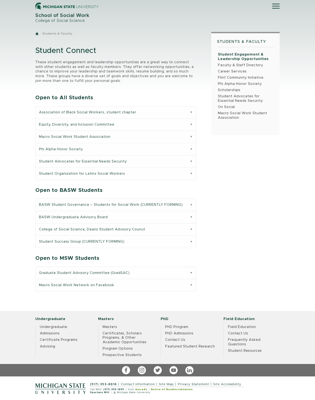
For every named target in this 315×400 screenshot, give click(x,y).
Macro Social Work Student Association (242, 115)
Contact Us (175, 339)
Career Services (232, 71)
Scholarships (229, 90)
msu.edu (141, 389)
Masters (110, 327)
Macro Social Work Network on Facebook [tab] (76, 285)
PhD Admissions (179, 333)
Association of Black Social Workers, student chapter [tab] (87, 112)
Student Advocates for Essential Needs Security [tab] (83, 161)
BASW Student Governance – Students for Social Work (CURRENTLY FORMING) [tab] (111, 204)
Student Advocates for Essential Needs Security (240, 98)
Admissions (50, 333)
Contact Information (138, 384)
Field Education (242, 327)
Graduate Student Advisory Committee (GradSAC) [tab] (84, 273)
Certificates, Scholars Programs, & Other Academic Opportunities (125, 338)
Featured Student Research (190, 346)
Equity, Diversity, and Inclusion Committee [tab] (76, 124)
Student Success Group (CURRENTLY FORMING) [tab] (81, 241)
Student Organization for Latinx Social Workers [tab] (82, 173)
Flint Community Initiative (241, 77)
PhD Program (176, 327)
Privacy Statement (193, 384)
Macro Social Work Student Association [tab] (75, 136)
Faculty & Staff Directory (240, 65)
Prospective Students (122, 355)
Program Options (118, 348)
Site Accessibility (227, 384)
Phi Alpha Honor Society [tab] (61, 149)
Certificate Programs (59, 339)
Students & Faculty (57, 33)
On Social (226, 107)
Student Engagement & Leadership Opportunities (243, 57)
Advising (47, 346)
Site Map (166, 384)
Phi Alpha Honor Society (240, 84)
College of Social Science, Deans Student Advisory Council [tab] (92, 229)
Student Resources (245, 350)
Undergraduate (53, 327)
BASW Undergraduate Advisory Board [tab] (73, 217)
